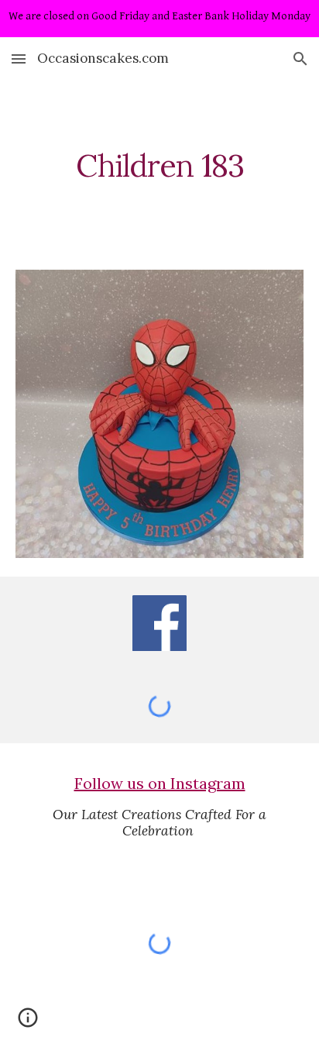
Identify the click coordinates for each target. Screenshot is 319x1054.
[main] (159, 166)
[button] (18, 58)
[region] (159, 18)
